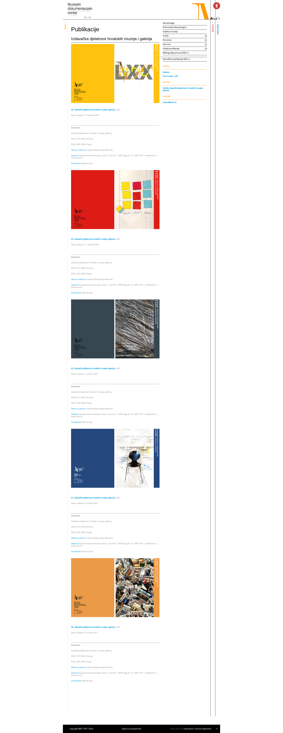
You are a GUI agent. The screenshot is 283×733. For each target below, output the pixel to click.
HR (85, 17)
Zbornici (167, 44)
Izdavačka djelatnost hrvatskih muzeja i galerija (111, 39)
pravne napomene (203, 729)
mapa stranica (176, 729)
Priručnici (167, 40)
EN (90, 17)
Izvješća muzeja (170, 31)
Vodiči (166, 36)
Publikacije (85, 29)
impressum (189, 729)
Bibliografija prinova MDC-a (176, 53)
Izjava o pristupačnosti (131, 729)
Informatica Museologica (175, 27)
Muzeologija (168, 23)
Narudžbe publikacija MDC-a (176, 59)
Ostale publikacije (171, 48)
